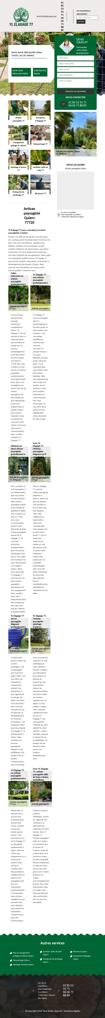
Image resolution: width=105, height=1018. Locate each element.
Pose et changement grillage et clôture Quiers (23, 954)
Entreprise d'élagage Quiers (81, 957)
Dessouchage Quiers (21, 960)
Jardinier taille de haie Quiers (52, 953)
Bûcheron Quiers (80, 952)
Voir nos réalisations (20, 72)
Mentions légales (72, 1011)
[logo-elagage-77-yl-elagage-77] (20, 16)
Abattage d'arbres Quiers (23, 965)
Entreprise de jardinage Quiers (52, 960)
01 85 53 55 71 (62, 9)
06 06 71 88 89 (62, 24)
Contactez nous (40, 72)
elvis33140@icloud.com (46, 17)
